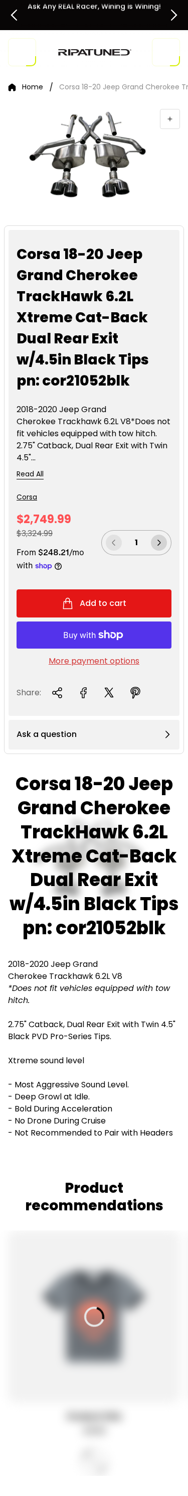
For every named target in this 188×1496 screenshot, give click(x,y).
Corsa (27, 497)
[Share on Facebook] (83, 693)
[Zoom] (170, 119)
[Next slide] (174, 15)
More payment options (94, 661)
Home (32, 87)
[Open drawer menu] (22, 52)
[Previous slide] (14, 15)
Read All (30, 474)
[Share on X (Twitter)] (109, 693)
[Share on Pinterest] (135, 693)
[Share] (57, 693)
